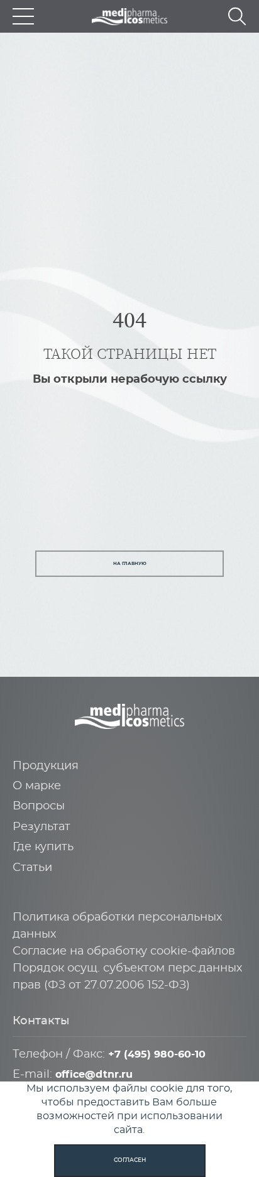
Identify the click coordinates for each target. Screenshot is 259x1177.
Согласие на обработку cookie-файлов (124, 951)
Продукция (46, 766)
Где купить (43, 847)
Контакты (41, 1021)
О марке (37, 786)
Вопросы (39, 806)
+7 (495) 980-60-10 (157, 1054)
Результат (41, 827)
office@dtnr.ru (94, 1075)
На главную (129, 563)
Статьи (32, 867)
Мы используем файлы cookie (105, 1088)
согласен (130, 1160)
